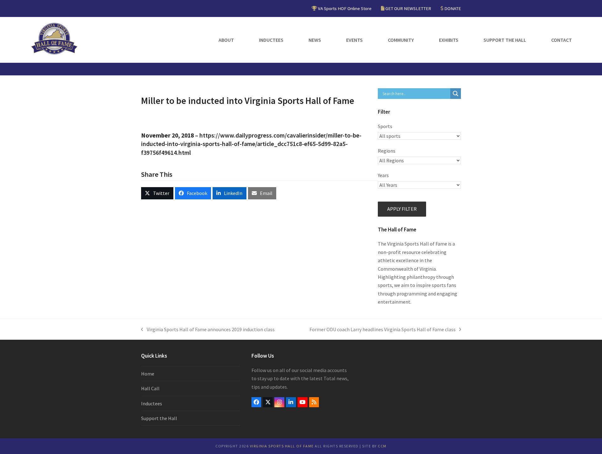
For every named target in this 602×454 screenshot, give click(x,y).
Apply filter (402, 209)
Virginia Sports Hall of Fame (282, 446)
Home (147, 373)
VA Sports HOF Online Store (345, 8)
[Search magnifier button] (455, 93)
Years (383, 175)
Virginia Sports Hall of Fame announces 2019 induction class (208, 329)
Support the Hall (159, 418)
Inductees (151, 403)
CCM (382, 446)
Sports (385, 126)
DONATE (452, 8)
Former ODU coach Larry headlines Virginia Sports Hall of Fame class (382, 329)
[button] (157, 193)
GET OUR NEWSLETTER (408, 8)
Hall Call (150, 388)
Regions (386, 151)
